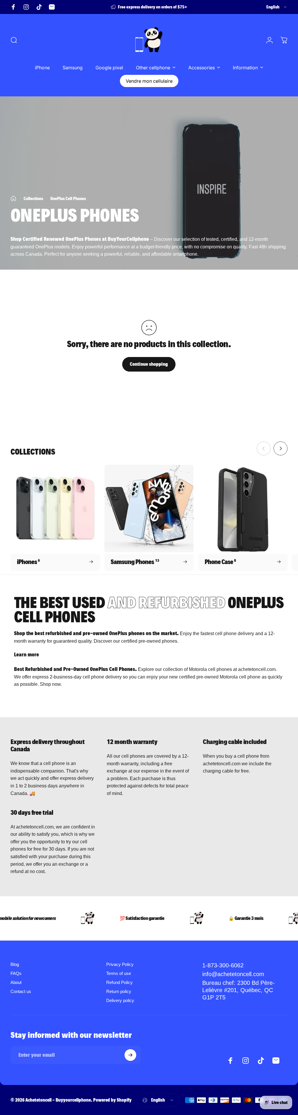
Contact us (20, 991)
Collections (33, 198)
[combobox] (277, 7)
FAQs (16, 973)
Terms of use (118, 973)
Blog (14, 964)
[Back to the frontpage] (13, 199)
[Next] (281, 448)
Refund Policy (119, 982)
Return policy (118, 991)
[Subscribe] (130, 1055)
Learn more (26, 654)
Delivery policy (120, 1000)
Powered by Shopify (112, 1100)
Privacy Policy (120, 964)
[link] (243, 990)
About (16, 982)
